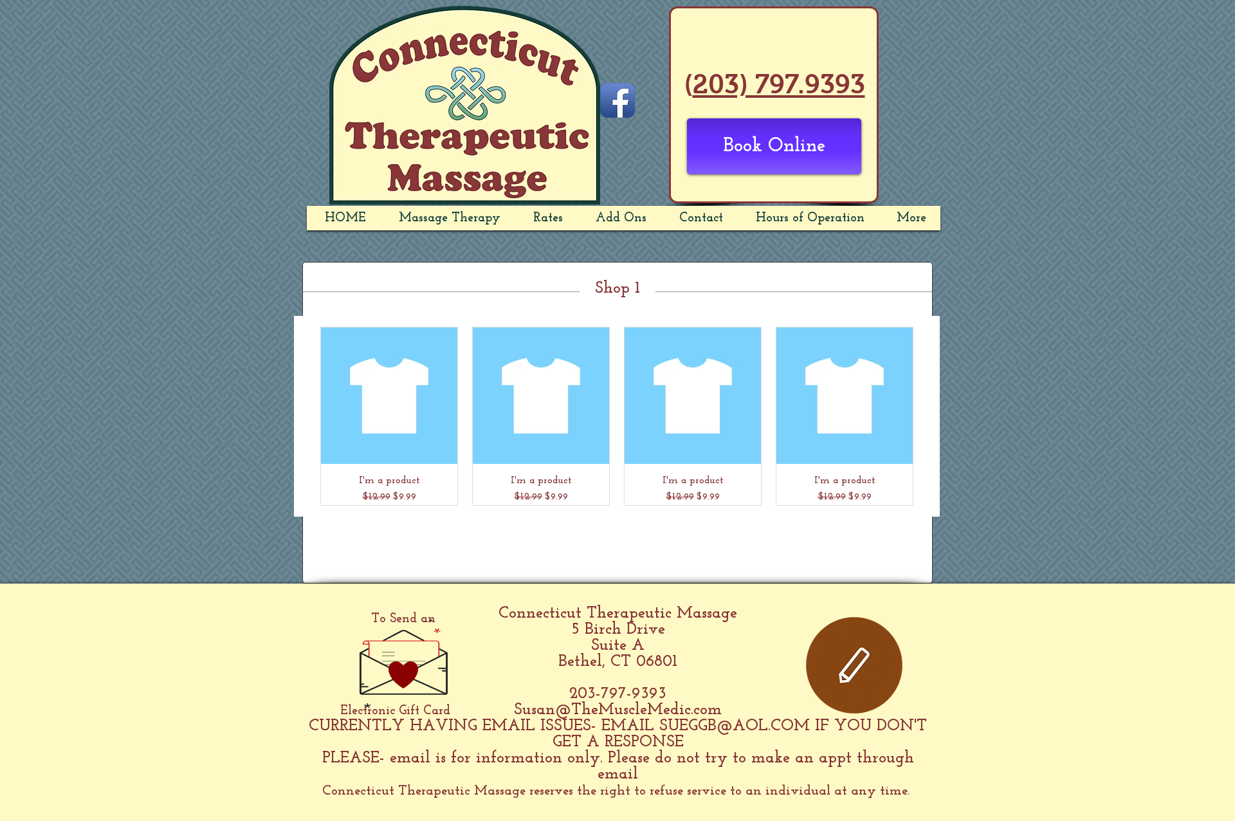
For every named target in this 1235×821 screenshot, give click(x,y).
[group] (617, 416)
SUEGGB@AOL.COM (734, 726)
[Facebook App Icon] (617, 100)
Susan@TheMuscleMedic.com (618, 710)
